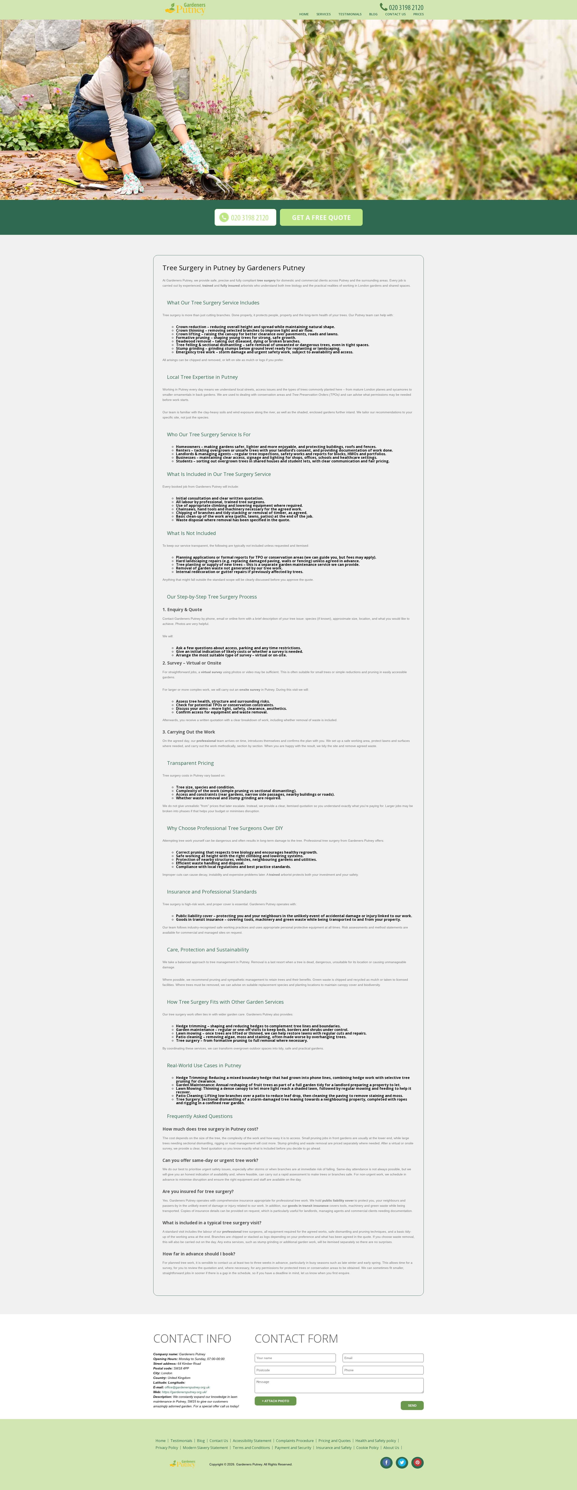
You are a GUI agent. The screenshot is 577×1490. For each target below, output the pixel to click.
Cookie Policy (367, 1447)
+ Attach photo (275, 1401)
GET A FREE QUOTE (321, 217)
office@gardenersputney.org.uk (187, 1387)
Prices (418, 14)
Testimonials (350, 14)
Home (304, 14)
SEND (412, 1405)
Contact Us (395, 14)
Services (323, 14)
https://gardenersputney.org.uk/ (184, 1392)
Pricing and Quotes (334, 1440)
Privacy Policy (167, 1447)
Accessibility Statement (252, 1440)
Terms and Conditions (251, 1447)
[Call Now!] (405, 7)
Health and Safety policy (375, 1440)
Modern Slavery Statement (205, 1447)
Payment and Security (293, 1447)
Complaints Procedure (295, 1440)
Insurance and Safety (334, 1447)
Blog (373, 14)
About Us (391, 1447)
